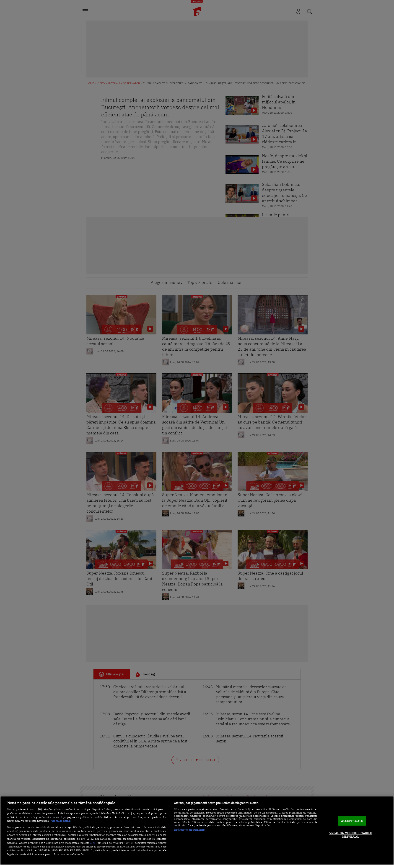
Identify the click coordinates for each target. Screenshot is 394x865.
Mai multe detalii (60, 820)
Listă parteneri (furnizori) (189, 829)
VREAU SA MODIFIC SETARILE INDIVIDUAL (350, 835)
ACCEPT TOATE (352, 821)
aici (92, 842)
